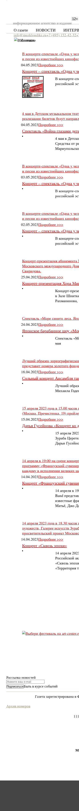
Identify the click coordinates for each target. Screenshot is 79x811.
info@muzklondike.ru (30, 35)
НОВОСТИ (46, 30)
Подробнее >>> (50, 64)
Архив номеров (18, 706)
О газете (21, 30)
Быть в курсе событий (41, 686)
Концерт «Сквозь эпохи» (44, 545)
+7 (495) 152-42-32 (61, 35)
